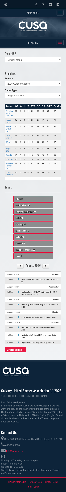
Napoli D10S (8, 121)
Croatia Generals (9, 173)
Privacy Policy (51, 481)
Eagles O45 (8, 149)
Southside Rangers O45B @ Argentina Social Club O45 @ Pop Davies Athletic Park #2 (39, 293)
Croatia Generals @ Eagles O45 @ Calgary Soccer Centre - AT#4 (39, 336)
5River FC (19, 198)
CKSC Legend (9, 136)
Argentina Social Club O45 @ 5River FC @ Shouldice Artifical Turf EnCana (37, 343)
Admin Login (33, 486)
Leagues (33, 43)
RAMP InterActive (17, 481)
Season (9, 78)
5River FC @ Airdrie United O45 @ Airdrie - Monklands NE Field (39, 305)
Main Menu (33, 13)
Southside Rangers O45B (9, 165)
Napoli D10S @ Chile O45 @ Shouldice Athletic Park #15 (38, 317)
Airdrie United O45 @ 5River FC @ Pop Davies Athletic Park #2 (39, 280)
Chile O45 (9, 159)
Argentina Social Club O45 (9, 113)
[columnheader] (9, 106)
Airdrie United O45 (8, 128)
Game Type (11, 90)
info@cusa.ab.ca (14, 451)
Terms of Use (35, 481)
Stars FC (9, 155)
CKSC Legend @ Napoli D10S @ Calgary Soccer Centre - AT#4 (38, 328)
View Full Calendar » (15, 349)
